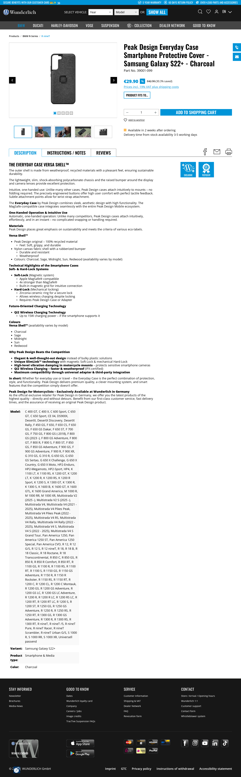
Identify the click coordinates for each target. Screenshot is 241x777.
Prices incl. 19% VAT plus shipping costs (151, 87)
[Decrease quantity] (127, 112)
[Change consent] (16, 770)
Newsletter (15, 695)
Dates (69, 695)
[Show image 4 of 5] (67, 113)
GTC (124, 769)
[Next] (113, 80)
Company (71, 706)
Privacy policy (141, 769)
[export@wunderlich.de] (237, 57)
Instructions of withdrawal (175, 769)
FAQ (126, 711)
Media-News (16, 706)
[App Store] (80, 743)
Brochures (14, 700)
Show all (157, 12)
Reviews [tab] (103, 153)
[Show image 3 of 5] (63, 113)
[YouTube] (205, 743)
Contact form (188, 711)
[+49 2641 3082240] (237, 47)
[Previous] (12, 80)
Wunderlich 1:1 (189, 700)
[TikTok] (225, 743)
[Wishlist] (208, 11)
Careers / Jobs (74, 711)
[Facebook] (185, 743)
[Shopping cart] (236, 11)
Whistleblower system (193, 716)
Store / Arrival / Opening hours (198, 695)
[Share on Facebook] (205, 151)
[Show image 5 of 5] (71, 113)
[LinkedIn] (215, 743)
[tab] (25, 153)
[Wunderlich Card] (23, 749)
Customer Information (136, 695)
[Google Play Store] (80, 753)
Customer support (191, 706)
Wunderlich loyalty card (79, 700)
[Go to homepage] (19, 12)
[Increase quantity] (155, 112)
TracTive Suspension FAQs (80, 721)
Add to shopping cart (196, 112)
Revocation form (133, 716)
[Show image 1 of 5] (55, 113)
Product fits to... (137, 95)
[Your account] (217, 11)
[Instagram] (195, 743)
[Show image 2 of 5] (59, 113)
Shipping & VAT (132, 700)
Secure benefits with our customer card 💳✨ (29, 2)
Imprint (110, 769)
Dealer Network (132, 706)
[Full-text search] (200, 11)
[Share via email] (217, 151)
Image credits (73, 716)
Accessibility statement (215, 769)
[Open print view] (228, 151)
